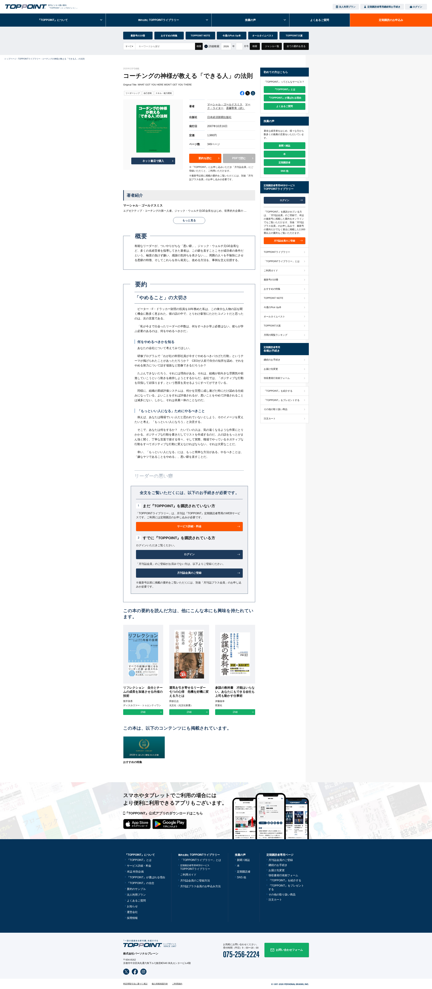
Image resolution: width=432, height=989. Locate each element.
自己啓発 (148, 93)
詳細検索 (214, 46)
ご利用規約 (177, 984)
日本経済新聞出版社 (219, 117)
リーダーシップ (133, 93)
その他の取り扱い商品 (275, 409)
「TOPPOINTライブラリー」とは (282, 261)
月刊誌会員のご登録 (280, 860)
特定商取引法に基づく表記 (135, 984)
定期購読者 (243, 871)
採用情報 (132, 918)
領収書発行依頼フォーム (277, 378)
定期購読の (391, 20)
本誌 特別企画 (135, 871)
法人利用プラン (347, 6)
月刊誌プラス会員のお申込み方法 (200, 886)
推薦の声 (250, 20)
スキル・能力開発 (164, 93)
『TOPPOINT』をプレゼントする (282, 400)
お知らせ (132, 906)
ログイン (417, 6)
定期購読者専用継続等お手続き (383, 6)
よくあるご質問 (136, 900)
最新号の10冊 (138, 35)
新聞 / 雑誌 (243, 860)
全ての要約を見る (296, 46)
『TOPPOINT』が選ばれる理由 (146, 877)
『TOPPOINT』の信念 (140, 883)
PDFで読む (239, 158)
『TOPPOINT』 (53, 20)
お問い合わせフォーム (289, 949)
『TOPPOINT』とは (139, 860)
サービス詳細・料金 (139, 865)
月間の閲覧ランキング (275, 335)
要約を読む (205, 158)
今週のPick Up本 (232, 35)
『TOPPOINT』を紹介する (278, 390)
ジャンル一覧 (272, 46)
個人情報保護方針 (160, 984)
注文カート (270, 418)
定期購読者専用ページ (279, 854)
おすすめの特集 (169, 35)
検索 (199, 46)
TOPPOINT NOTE (200, 35)
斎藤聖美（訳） (235, 108)
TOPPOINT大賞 (294, 35)
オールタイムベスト (263, 35)
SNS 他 (241, 877)
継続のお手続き (272, 359)
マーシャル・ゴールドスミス (224, 104)
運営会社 (132, 912)
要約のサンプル (136, 889)
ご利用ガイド (271, 270)
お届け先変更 (271, 369)
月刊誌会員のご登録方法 (195, 880)
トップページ (10, 59)
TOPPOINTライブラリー (29, 59)
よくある (319, 20)
